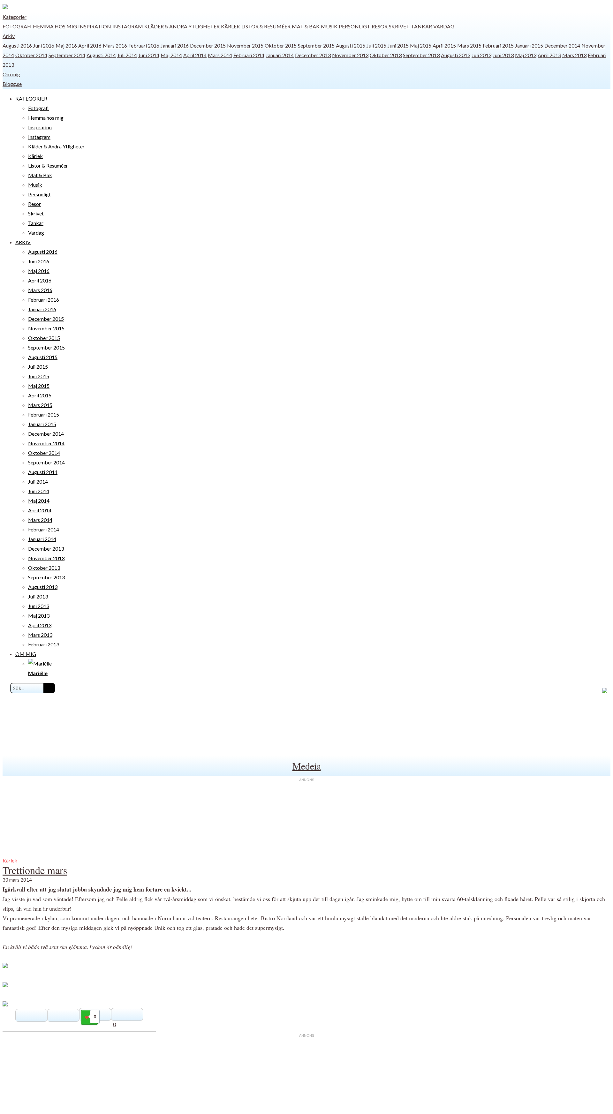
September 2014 (67, 55)
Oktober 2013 (386, 55)
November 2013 (350, 55)
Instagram (127, 26)
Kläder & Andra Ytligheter (182, 26)
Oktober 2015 (281, 45)
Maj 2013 (525, 55)
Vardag (443, 26)
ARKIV (23, 242)
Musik (329, 26)
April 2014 (195, 55)
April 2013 (549, 55)
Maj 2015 (420, 45)
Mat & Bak (306, 26)
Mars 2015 (469, 45)
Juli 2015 (376, 45)
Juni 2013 (503, 55)
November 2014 (46, 443)
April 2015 (444, 45)
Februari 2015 (498, 45)
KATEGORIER (31, 98)
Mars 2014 (220, 55)
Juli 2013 (481, 55)
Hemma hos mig (55, 26)
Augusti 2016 (17, 45)
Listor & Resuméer (266, 26)
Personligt (354, 26)
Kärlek (230, 26)
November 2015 (245, 45)
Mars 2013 (574, 55)
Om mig (11, 74)
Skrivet (399, 26)
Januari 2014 (280, 55)
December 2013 (313, 55)
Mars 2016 (115, 45)
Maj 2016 (66, 45)
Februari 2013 (43, 644)
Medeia (306, 765)
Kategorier (14, 17)
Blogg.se (12, 84)
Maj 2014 (171, 55)
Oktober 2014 (31, 55)
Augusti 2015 (350, 45)
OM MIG (25, 654)
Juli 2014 (127, 55)
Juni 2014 (148, 55)
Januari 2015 (529, 45)
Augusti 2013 (455, 55)
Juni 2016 (43, 45)
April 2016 (90, 45)
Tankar (421, 26)
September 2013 (421, 55)
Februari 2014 (248, 55)
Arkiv (9, 36)
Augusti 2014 (101, 55)
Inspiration (94, 26)
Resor (380, 26)
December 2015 (208, 45)
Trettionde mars (35, 870)
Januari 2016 (175, 45)
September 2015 (316, 45)
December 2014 (562, 45)
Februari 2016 (143, 45)
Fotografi (17, 26)
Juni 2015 (398, 45)
